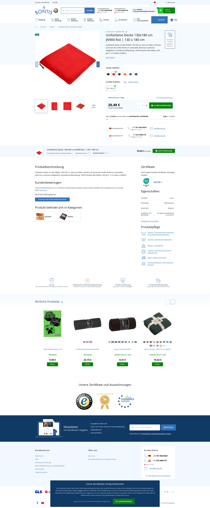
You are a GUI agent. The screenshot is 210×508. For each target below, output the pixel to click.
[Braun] (157, 342)
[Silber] (154, 345)
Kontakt (55, 2)
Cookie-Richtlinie (41, 472)
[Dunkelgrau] (130, 74)
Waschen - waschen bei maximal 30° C (160, 240)
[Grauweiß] (164, 345)
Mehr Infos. (43, 190)
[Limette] (160, 345)
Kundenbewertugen (82, 153)
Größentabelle (133, 82)
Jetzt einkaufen (165, 151)
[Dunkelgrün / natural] (135, 342)
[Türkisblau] (167, 342)
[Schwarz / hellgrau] (119, 342)
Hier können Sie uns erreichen (159, 476)
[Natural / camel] (132, 342)
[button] (98, 64)
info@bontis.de (159, 128)
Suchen (89, 10)
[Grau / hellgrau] (125, 342)
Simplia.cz (171, 503)
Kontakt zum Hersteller (149, 221)
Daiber (172, 198)
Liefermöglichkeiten (166, 98)
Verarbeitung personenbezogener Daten (156, 434)
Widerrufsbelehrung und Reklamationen (50, 466)
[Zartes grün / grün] (129, 342)
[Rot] (113, 74)
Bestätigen (168, 427)
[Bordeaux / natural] (122, 342)
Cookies (80, 490)
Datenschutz (39, 469)
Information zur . (151, 434)
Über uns (91, 456)
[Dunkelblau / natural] (115, 342)
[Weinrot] (160, 342)
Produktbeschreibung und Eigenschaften (59, 153)
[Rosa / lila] (109, 342)
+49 (105, 10)
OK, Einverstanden (124, 501)
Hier (75, 501)
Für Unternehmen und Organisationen (102, 459)
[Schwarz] (108, 74)
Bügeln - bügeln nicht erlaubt (157, 258)
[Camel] (157, 345)
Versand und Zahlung (42, 2)
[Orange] (125, 74)
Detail (52, 364)
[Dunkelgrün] (136, 74)
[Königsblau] (164, 342)
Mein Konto (171, 2)
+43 (121, 10)
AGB (36, 459)
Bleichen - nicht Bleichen (155, 246)
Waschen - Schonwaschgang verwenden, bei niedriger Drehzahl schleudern (161, 233)
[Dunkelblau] (119, 74)
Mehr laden (110, 57)
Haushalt (43, 27)
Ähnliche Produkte (99, 153)
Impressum (39, 456)
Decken (52, 27)
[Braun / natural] (112, 342)
